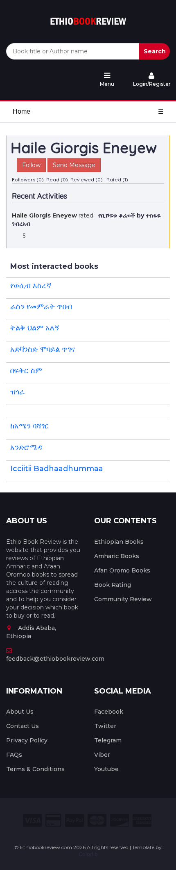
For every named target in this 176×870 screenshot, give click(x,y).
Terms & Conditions (35, 769)
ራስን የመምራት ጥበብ (41, 306)
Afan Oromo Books (122, 570)
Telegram (108, 740)
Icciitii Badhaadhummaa (56, 468)
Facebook (108, 711)
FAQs (14, 754)
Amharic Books (116, 556)
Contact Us (22, 726)
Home (21, 111)
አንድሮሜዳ (26, 447)
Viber (102, 754)
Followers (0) (28, 179)
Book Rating (112, 584)
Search (155, 51)
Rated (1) (117, 179)
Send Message (74, 165)
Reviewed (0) (86, 179)
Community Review (123, 599)
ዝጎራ (17, 391)
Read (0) (57, 179)
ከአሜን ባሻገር (29, 425)
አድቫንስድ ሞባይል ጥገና (42, 349)
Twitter (105, 726)
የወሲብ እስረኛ (31, 285)
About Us (20, 711)
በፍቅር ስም (26, 370)
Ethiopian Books (119, 541)
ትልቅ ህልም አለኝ (35, 327)
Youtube (106, 769)
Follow (31, 165)
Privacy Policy (26, 740)
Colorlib (88, 854)
